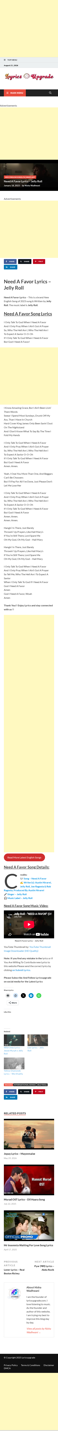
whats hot (30, 177)
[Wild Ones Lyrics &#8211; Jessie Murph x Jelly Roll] (14, 1040)
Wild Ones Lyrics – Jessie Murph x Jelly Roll (13, 1050)
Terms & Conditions (30, 1365)
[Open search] (50, 92)
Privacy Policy (11, 1365)
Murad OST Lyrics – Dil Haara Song (24, 1199)
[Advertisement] (29, 28)
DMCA (7, 1368)
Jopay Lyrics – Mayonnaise (19, 1153)
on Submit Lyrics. (21, 970)
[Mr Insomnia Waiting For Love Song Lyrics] (29, 1226)
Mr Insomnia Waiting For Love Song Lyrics (28, 1245)
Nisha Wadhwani (32, 185)
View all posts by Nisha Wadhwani (38, 1330)
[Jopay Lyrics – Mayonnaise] (29, 1135)
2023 (7, 177)
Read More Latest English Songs (24, 857)
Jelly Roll (42, 1085)
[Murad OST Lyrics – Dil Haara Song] (29, 1180)
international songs (24, 1085)
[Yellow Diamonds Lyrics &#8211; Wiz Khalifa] (14, 1063)
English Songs (16, 177)
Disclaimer (49, 1365)
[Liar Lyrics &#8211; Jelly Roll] (38, 1040)
